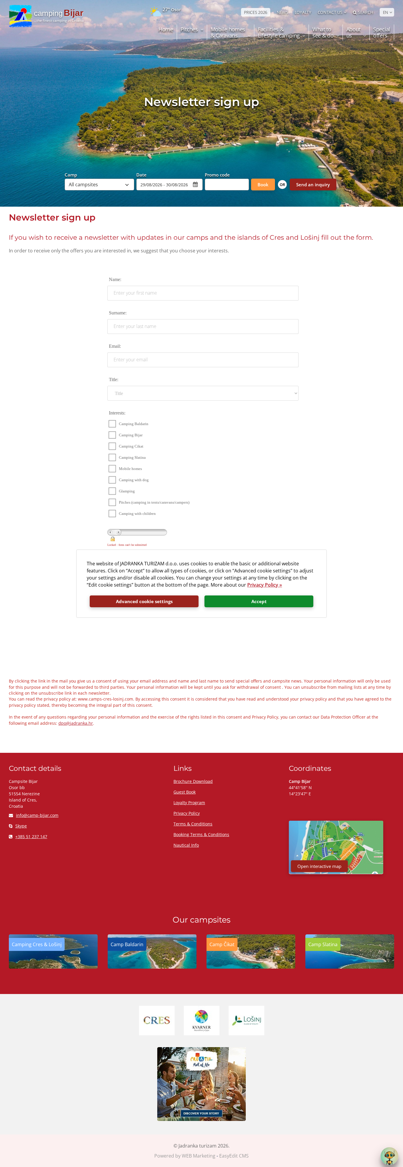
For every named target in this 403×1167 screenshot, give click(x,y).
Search (365, 12)
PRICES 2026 (255, 12)
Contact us (330, 12)
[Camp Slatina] (349, 967)
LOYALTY (303, 12)
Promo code (217, 174)
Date (141, 174)
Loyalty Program (189, 802)
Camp (71, 174)
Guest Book (184, 792)
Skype (21, 826)
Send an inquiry (313, 184)
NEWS (282, 12)
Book (263, 184)
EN (385, 12)
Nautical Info (186, 845)
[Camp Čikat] (251, 967)
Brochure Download (193, 781)
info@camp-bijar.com (37, 815)
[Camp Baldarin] (152, 967)
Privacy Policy (186, 813)
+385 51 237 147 (31, 836)
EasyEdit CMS (234, 1156)
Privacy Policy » (264, 585)
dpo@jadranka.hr (75, 723)
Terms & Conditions (192, 824)
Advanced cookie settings (144, 601)
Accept (259, 601)
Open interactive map (319, 866)
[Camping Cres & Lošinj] (53, 967)
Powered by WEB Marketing (184, 1156)
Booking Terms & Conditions (201, 834)
